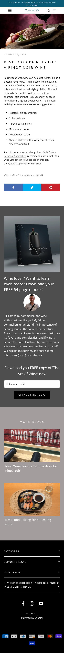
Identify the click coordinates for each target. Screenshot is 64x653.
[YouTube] (41, 603)
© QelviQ (32, 613)
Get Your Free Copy (31, 394)
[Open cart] (54, 10)
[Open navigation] (9, 10)
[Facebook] (23, 603)
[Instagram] (32, 603)
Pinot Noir (10, 100)
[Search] (48, 10)
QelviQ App (14, 163)
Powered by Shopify (32, 617)
